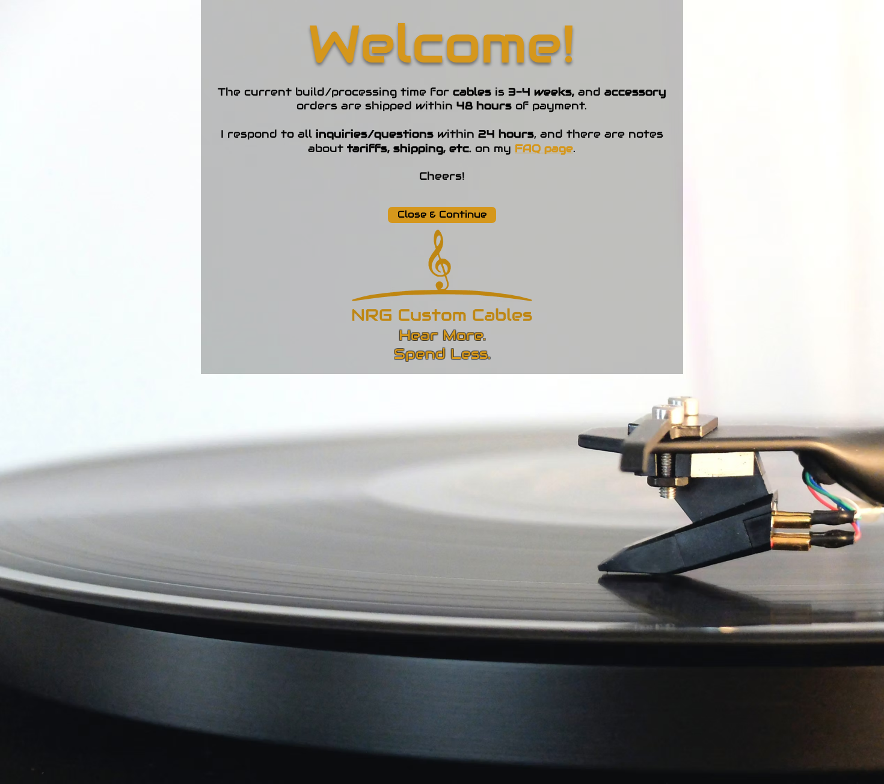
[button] (442, 215)
